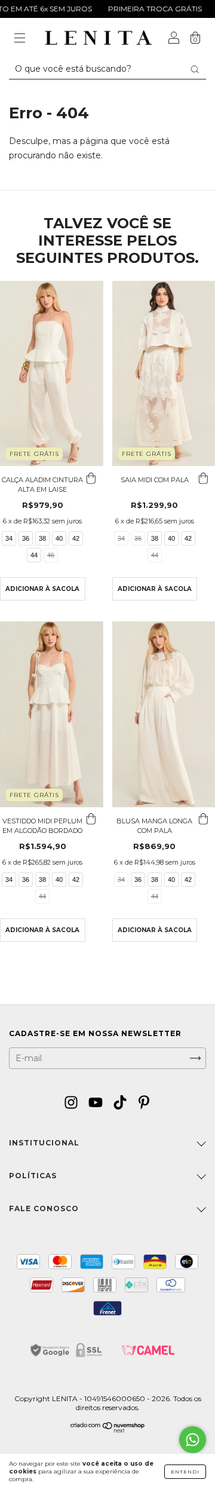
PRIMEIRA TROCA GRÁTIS (143, 8)
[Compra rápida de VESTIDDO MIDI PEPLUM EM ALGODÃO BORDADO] (91, 819)
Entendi (185, 1472)
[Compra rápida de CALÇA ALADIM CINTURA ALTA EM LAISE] (91, 478)
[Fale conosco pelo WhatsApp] (192, 1439)
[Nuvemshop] (107, 1429)
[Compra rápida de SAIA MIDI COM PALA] (203, 478)
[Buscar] (195, 69)
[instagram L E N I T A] (72, 1103)
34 (9, 538)
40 (59, 538)
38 (42, 538)
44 (34, 555)
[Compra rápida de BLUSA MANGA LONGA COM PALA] (203, 819)
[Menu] (20, 39)
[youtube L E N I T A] (97, 1103)
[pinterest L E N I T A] (144, 1103)
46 (50, 555)
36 (25, 538)
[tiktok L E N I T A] (121, 1103)
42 (75, 538)
